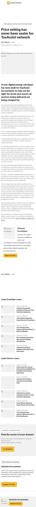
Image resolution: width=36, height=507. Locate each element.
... (3, 21)
